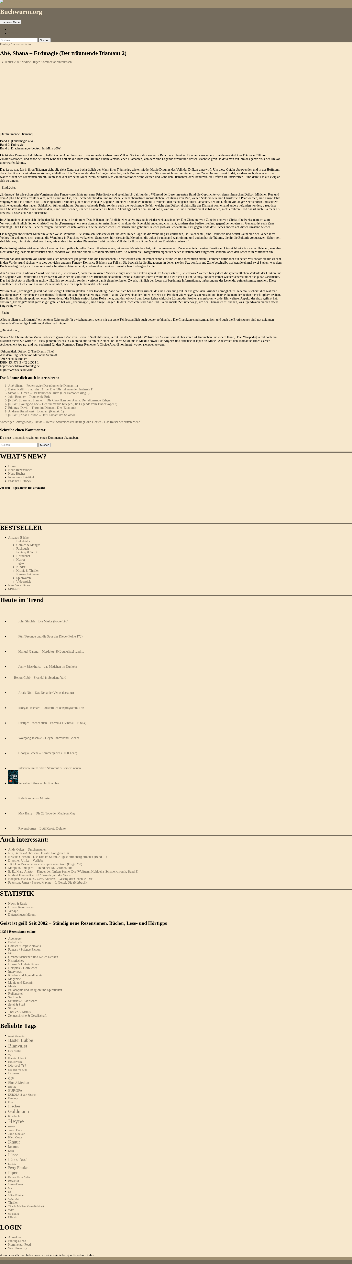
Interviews (15, 971)
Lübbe (13, 1154)
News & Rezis (17, 903)
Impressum (15, 29)
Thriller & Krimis (19, 1012)
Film (11, 953)
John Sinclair (16, 1133)
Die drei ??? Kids (17, 1069)
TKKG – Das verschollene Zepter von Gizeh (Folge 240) (45, 864)
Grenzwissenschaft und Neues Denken (33, 957)
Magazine (14, 979)
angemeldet (20, 437)
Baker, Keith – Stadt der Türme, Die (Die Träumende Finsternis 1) (50, 389)
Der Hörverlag (15, 1062)
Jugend (20, 563)
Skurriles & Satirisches (22, 1001)
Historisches (16, 960)
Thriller (13, 1202)
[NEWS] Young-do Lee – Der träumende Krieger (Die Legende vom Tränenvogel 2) (62, 404)
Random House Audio (19, 1177)
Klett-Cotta (15, 1137)
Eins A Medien (18, 1083)
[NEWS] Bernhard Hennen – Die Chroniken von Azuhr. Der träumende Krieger (59, 400)
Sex (10, 1188)
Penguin (12, 1164)
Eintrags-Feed (17, 1241)
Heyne (16, 1121)
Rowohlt (13, 1180)
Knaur (14, 1142)
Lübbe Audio (19, 1159)
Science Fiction (15, 1184)
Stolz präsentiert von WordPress (49, 1262)
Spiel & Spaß (16, 1004)
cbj (9, 1054)
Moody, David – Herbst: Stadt (31, 422)
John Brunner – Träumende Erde (29, 396)
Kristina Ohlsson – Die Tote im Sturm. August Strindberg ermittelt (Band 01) (57, 857)
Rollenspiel (15, 993)
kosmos (13, 1147)
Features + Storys (19, 481)
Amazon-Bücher (19, 537)
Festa (10, 1102)
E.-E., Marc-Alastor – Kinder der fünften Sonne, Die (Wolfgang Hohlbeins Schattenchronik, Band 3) (73, 871)
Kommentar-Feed (19, 1244)
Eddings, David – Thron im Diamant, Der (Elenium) (42, 407)
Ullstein (12, 1217)
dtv (11, 1078)
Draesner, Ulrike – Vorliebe (25, 860)
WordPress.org (17, 1248)
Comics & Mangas (28, 545)
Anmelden (15, 1237)
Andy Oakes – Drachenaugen (27, 849)
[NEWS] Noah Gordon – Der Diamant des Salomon (42, 415)
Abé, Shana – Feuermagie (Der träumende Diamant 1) (43, 385)
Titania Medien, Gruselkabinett (26, 1206)
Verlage (13, 911)
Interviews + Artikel (21, 477)
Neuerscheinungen (28, 574)
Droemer (14, 1073)
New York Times (19, 585)
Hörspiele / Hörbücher (22, 968)
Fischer (14, 1106)
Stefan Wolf (13, 1199)
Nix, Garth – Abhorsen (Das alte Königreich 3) (38, 853)
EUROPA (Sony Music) (22, 1094)
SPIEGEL (14, 589)
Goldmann (18, 1111)
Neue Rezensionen (20, 470)
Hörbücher (23, 556)
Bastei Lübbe (20, 1040)
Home (12, 466)
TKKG (11, 1210)
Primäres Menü (11, 22)
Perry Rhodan (18, 1168)
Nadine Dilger (30, 62)
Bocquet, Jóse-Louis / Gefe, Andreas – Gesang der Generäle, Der (50, 879)
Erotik (12, 1086)
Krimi (11, 1150)
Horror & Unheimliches (23, 964)
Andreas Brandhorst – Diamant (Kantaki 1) (36, 411)
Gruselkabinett (15, 1116)
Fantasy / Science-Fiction (16, 44)
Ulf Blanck (13, 1213)
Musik (12, 986)
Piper (13, 1172)
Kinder (20, 567)
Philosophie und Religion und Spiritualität (35, 990)
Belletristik (23, 541)
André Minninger (16, 1036)
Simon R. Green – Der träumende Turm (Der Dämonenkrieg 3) (48, 393)
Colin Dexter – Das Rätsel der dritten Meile (101, 422)
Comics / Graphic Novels (24, 946)
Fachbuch (22, 548)
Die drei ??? (17, 1065)
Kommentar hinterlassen (56, 62)
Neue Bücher (16, 473)
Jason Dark (15, 1130)
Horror (20, 559)
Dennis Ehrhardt (17, 1058)
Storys (12, 1008)
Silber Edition (16, 1195)
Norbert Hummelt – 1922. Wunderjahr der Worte (39, 875)
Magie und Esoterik (20, 982)
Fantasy (13, 1098)
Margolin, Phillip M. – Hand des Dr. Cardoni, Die (40, 868)
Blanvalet (17, 1046)
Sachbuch (14, 997)
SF (9, 1191)
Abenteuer (15, 938)
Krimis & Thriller (27, 570)
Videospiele (23, 581)
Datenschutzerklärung (22, 914)
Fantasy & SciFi (26, 552)
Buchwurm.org (21, 11)
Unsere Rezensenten (21, 907)
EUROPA (15, 1090)
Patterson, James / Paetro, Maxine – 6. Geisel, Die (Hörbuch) (47, 882)
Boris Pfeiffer (14, 1051)
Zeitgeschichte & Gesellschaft (27, 1015)
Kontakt (13, 33)
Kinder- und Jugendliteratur (26, 975)
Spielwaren (23, 578)
